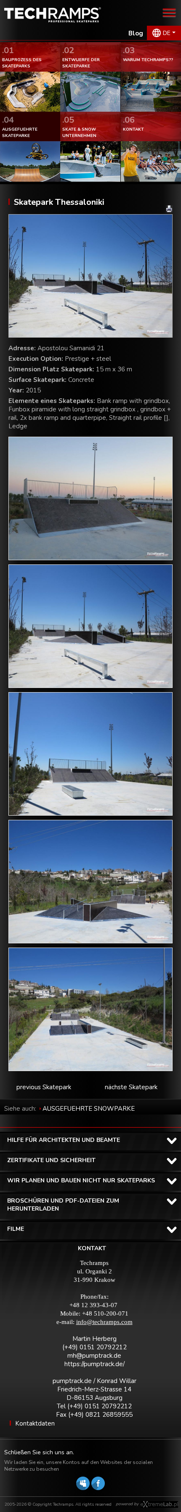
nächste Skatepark (131, 1087)
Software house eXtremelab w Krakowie (159, 1504)
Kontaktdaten (35, 1423)
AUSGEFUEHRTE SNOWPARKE (89, 1108)
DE (166, 33)
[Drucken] (169, 208)
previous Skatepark (43, 1087)
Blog (135, 33)
